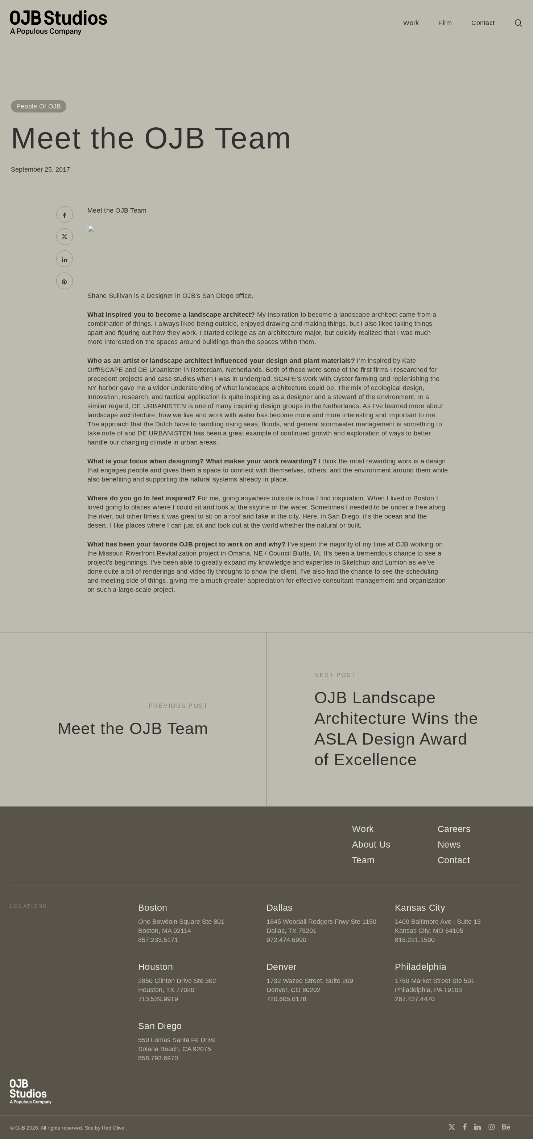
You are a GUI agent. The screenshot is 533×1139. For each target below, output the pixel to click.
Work (363, 829)
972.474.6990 (286, 939)
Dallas (279, 907)
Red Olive (113, 1128)
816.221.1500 (415, 939)
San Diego (160, 1026)
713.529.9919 (158, 999)
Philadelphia (420, 967)
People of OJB (38, 106)
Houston (155, 967)
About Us (371, 844)
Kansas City (420, 907)
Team (363, 860)
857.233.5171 (158, 939)
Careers (454, 829)
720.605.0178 (286, 999)
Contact (454, 860)
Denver (281, 967)
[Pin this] (64, 281)
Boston (153, 907)
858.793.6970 (158, 1058)
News (449, 844)
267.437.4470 (415, 999)
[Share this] (64, 214)
